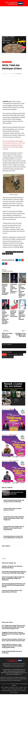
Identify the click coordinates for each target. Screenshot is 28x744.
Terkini (7, 253)
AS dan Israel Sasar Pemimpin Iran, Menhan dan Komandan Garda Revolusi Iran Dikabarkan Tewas (22, 291)
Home (2, 687)
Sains (4, 253)
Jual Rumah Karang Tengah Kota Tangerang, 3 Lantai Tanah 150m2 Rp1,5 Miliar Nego (14, 572)
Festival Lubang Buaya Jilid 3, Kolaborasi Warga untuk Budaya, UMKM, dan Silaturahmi (13, 578)
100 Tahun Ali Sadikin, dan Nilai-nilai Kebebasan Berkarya (12, 566)
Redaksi (6, 687)
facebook (9, 354)
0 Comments (19, 73)
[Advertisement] (14, 21)
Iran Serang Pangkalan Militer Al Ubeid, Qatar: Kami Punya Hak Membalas (22, 315)
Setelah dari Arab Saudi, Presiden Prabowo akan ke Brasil (13, 313)
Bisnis (11, 692)
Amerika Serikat (9, 251)
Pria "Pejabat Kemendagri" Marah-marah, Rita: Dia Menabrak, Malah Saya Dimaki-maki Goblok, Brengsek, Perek (13, 627)
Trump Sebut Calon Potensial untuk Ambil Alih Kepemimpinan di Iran (13, 289)
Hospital (16, 692)
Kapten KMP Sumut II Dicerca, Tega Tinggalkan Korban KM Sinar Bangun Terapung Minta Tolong (12, 646)
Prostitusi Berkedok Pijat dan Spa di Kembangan (12, 651)
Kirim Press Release (22, 690)
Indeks (14, 251)
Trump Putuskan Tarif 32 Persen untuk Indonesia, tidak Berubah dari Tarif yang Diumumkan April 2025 (5, 317)
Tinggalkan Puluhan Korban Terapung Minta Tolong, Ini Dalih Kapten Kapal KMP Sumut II (13, 634)
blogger (16, 354)
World (11, 253)
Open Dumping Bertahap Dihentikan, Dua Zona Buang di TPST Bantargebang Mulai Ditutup (13, 585)
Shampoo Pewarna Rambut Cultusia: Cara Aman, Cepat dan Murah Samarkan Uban (13, 639)
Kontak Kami (12, 687)
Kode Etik (15, 690)
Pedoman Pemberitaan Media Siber (15, 689)
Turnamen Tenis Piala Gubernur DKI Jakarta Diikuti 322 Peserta (12, 591)
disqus (4, 354)
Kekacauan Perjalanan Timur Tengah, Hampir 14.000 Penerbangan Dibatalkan (5, 289)
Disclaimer (21, 687)
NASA (22, 251)
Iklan (16, 687)
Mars (18, 251)
